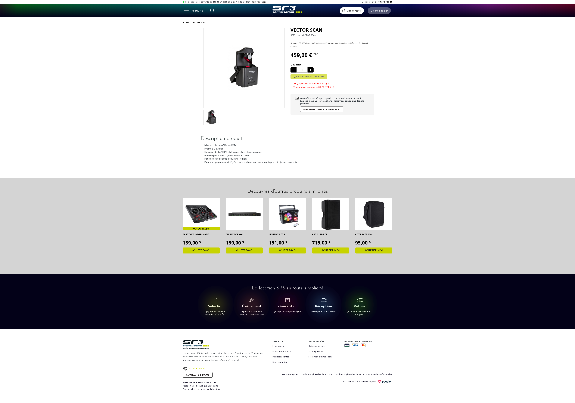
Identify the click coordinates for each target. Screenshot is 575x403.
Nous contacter (280, 362)
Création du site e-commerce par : (360, 381)
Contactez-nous (197, 375)
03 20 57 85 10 (197, 368)
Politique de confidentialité (379, 374)
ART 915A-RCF (319, 234)
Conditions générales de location (316, 374)
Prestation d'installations (320, 357)
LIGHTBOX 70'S (277, 234)
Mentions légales (290, 374)
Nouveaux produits (282, 351)
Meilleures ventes (281, 357)
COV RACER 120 (363, 234)
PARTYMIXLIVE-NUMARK (196, 234)
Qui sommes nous (317, 346)
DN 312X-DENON (234, 234)
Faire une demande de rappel (321, 109)
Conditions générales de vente (349, 374)
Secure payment (316, 351)
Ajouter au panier (311, 77)
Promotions (278, 346)
